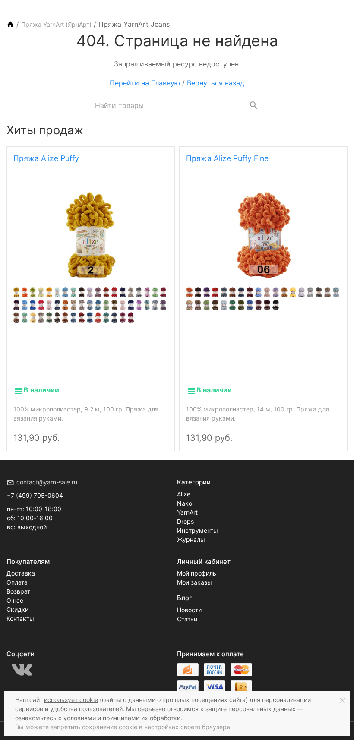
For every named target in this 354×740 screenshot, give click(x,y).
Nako (184, 503)
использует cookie (71, 699)
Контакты (20, 618)
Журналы (191, 539)
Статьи (187, 619)
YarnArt (187, 512)
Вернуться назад (215, 83)
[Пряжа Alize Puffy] (90, 235)
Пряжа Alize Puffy (46, 158)
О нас (14, 600)
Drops (185, 521)
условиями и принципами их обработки (121, 717)
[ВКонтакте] (22, 669)
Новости (189, 610)
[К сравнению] (143, 430)
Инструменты (197, 530)
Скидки (17, 609)
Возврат (18, 591)
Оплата (17, 582)
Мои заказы (194, 582)
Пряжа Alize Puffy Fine (227, 158)
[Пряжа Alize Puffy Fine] (263, 235)
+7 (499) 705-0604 (35, 495)
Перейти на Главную (145, 83)
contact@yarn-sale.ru (46, 482)
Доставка (20, 573)
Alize (183, 494)
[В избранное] (158, 430)
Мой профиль (196, 573)
